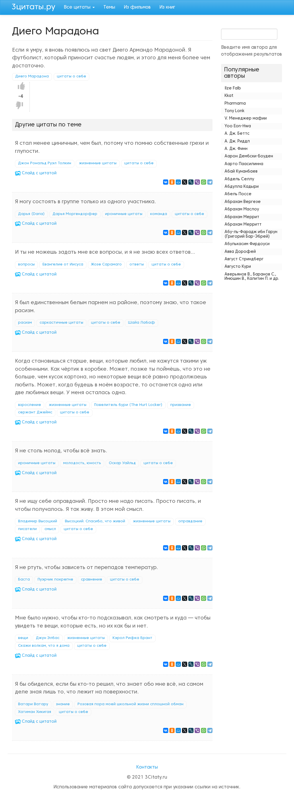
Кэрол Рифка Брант (132, 638)
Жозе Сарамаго (106, 264)
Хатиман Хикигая (34, 712)
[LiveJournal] (191, 182)
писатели (27, 529)
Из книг (167, 7)
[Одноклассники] (172, 182)
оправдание (190, 521)
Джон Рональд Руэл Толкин (44, 163)
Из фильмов (137, 7)
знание (63, 704)
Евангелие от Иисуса (62, 264)
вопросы (26, 264)
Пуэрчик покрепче (55, 579)
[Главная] (35, 6)
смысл (50, 529)
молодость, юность (82, 463)
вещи (23, 638)
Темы (109, 7)
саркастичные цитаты (61, 323)
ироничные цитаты (123, 214)
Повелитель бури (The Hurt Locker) (128, 405)
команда (158, 214)
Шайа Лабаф (141, 323)
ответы (136, 264)
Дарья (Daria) (31, 214)
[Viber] (197, 182)
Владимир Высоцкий (37, 521)
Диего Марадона (32, 76)
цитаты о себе (71, 76)
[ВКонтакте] (165, 182)
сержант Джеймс (35, 412)
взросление (29, 405)
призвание (180, 405)
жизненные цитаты (98, 163)
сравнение (91, 579)
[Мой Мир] (178, 182)
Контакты (147, 767)
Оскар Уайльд (122, 463)
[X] (184, 182)
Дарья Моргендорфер (75, 214)
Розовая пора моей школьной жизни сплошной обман (130, 704)
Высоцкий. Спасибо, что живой (95, 521)
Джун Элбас (47, 638)
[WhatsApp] (203, 182)
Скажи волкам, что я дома (43, 646)
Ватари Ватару (33, 704)
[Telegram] (209, 182)
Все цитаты (78, 7)
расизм (25, 323)
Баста (24, 579)
